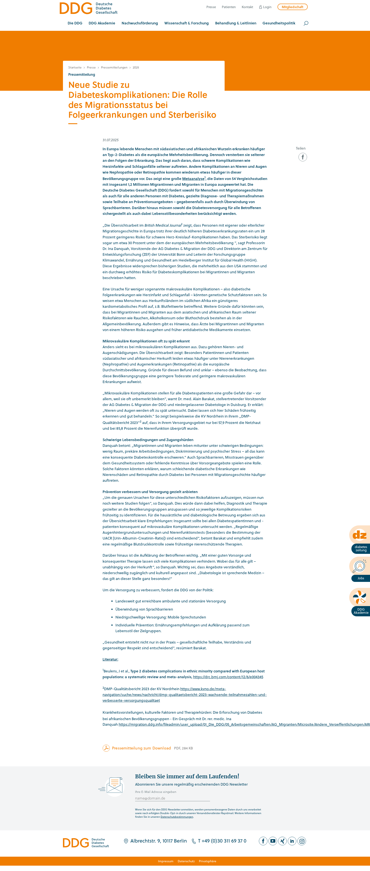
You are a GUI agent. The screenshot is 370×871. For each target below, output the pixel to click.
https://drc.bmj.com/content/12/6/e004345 (228, 676)
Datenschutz (186, 861)
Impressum (165, 861)
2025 (136, 67)
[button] (75, 23)
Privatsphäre (207, 861)
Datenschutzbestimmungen (177, 817)
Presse (211, 6)
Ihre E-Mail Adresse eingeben (155, 791)
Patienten (229, 6)
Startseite (75, 67)
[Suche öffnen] (306, 23)
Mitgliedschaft (292, 6)
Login (267, 6)
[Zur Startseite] (89, 9)
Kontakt (247, 6)
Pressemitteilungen (114, 67)
